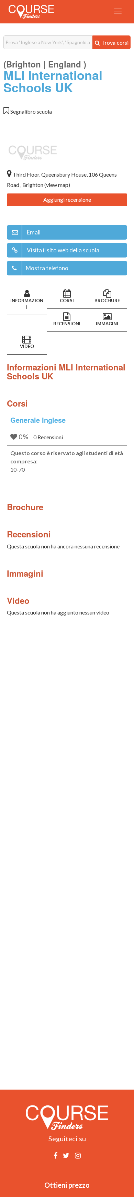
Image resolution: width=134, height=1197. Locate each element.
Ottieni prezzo (67, 1185)
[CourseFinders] (31, 11)
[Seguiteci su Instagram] (78, 1155)
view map (57, 184)
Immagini (107, 323)
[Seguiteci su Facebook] (55, 1155)
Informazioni (26, 304)
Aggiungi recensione (67, 199)
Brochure (107, 300)
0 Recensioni (48, 437)
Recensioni (66, 323)
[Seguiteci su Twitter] (66, 1155)
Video (27, 346)
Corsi (67, 300)
